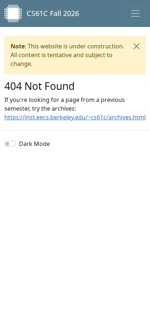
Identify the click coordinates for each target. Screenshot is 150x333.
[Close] (136, 46)
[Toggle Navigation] (135, 13)
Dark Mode (34, 144)
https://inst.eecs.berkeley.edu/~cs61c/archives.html (75, 117)
